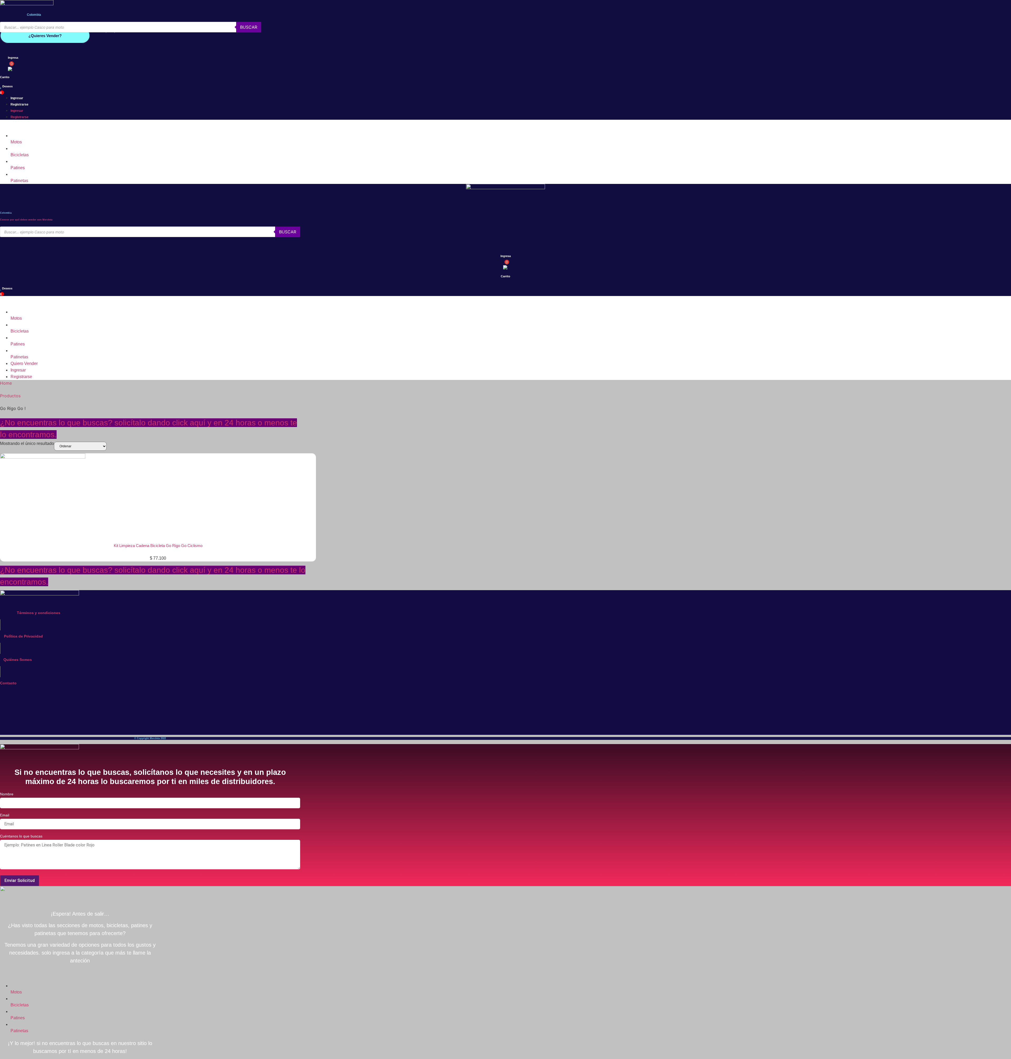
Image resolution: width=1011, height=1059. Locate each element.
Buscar (248, 27)
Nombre (6, 794)
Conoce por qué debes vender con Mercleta (26, 219)
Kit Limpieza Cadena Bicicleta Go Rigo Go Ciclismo (158, 545)
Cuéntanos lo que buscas (21, 836)
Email (4, 815)
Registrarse (19, 104)
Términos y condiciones (38, 613)
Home (6, 383)
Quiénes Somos (17, 660)
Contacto (8, 683)
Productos (10, 395)
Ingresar (17, 98)
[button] (150, 126)
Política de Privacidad (23, 636)
